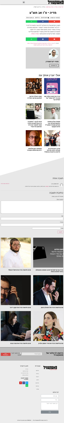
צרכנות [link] (37, 386)
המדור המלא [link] (35, 34)
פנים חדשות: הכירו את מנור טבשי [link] (20, 343)
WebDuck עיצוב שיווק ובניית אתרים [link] (24, 420)
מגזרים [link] (34, 43)
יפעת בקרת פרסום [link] (42, 43)
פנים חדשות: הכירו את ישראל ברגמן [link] (52, 307)
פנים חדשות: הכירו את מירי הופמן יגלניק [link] (50, 343)
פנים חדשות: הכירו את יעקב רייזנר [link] (20, 307)
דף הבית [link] (61, 7)
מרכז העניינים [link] (44, 45)
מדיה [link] (55, 7)
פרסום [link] (38, 45)
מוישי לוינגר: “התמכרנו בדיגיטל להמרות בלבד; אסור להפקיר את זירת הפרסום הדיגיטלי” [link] (34, 124)
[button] (23, 2)
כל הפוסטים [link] (54, 65)
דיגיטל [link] (37, 376)
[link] (55, 2)
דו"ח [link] (55, 43)
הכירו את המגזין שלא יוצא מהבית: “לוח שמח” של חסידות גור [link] (52, 98)
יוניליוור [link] (49, 43)
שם (62, 216)
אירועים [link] (37, 383)
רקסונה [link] (35, 45)
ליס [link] (37, 43)
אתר (62, 228)
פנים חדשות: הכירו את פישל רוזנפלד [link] (19, 270)
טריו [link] (52, 43)
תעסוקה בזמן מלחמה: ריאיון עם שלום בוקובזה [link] (34, 149)
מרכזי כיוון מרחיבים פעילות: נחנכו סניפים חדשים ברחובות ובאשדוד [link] (52, 150)
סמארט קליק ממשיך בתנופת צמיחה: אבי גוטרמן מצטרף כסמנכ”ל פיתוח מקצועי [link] (52, 124)
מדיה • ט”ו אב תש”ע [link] (42, 12)
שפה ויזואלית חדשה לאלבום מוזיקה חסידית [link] (34, 97)
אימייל (61, 222)
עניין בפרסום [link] (49, 7)
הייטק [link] (37, 379)
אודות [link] (37, 389)
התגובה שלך (60, 199)
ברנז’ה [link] (37, 373)
